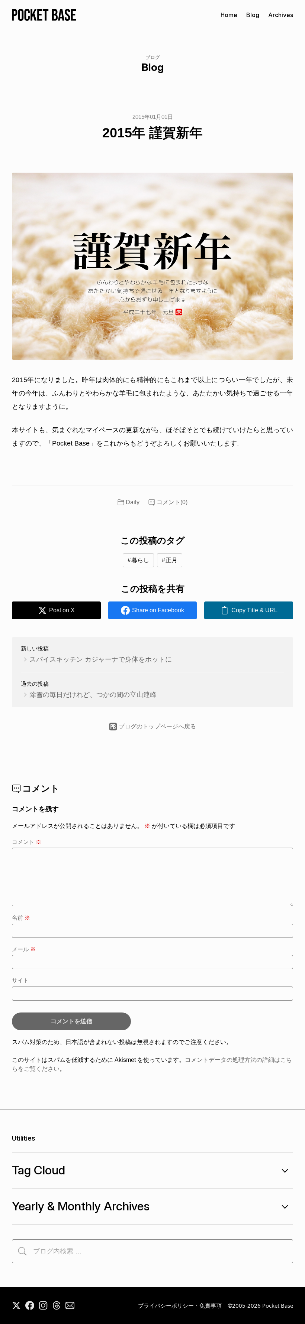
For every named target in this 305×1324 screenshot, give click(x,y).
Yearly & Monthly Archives (81, 1206)
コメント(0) (172, 502)
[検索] (22, 1251)
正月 (171, 560)
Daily (132, 502)
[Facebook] (29, 1305)
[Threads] (56, 1305)
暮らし (140, 560)
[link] (248, 610)
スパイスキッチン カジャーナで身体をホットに (100, 659)
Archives (280, 15)
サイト (20, 980)
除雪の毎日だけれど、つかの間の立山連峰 (93, 694)
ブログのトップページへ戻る (157, 726)
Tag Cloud (38, 1170)
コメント (26, 842)
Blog (252, 15)
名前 (21, 917)
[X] (16, 1305)
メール (24, 949)
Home (229, 15)
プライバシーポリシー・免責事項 (180, 1305)
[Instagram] (43, 1305)
